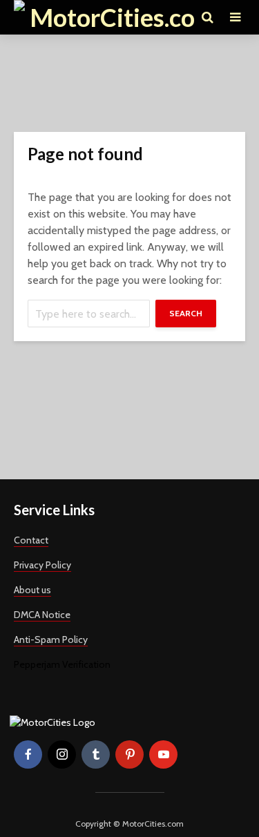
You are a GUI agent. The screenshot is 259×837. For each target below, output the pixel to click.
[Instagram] (62, 754)
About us (32, 590)
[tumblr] (95, 754)
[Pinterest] (129, 754)
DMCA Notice (42, 614)
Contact (31, 540)
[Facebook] (28, 754)
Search (185, 313)
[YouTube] (163, 754)
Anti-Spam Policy (51, 639)
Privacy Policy (42, 565)
